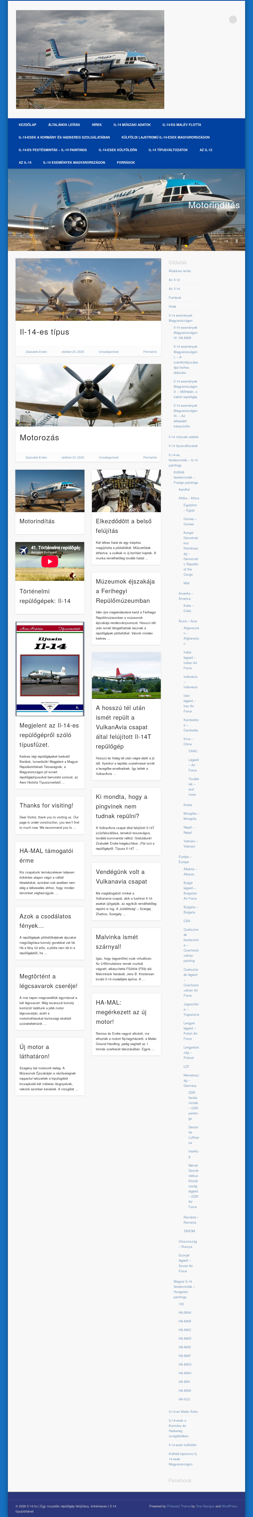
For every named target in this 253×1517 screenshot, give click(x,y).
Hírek (97, 124)
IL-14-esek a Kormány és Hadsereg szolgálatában (64, 137)
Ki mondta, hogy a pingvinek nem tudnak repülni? (122, 806)
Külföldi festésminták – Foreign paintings (186, 477)
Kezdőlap (27, 124)
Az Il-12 (206, 149)
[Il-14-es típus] (88, 289)
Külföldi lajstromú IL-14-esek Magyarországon (166, 137)
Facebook (223, 19)
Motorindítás (214, 204)
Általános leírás (64, 124)
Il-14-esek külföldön (118, 149)
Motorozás (39, 437)
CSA (187, 920)
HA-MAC (185, 1329)
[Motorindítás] (126, 210)
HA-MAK (185, 1390)
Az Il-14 (25, 162)
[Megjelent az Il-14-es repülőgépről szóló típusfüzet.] (49, 669)
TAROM (189, 1231)
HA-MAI (184, 1381)
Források (126, 162)
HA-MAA (185, 1312)
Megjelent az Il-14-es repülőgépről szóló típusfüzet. (49, 734)
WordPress (229, 1506)
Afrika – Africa (189, 498)
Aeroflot (184, 489)
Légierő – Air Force (194, 764)
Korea (188, 804)
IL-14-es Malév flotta (182, 124)
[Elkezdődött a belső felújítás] (126, 491)
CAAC (193, 750)
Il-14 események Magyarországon (74, 162)
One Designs (205, 1506)
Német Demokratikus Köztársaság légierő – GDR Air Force (194, 1186)
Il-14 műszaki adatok (132, 124)
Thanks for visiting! (47, 805)
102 (181, 1303)
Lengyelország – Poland (191, 1052)
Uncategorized (109, 351)
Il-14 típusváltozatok (168, 149)
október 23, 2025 (73, 351)
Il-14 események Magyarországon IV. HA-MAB (185, 332)
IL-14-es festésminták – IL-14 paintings (53, 149)
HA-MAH (185, 1373)
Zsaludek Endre (36, 351)
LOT (186, 1066)
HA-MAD (185, 1338)
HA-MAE (185, 1347)
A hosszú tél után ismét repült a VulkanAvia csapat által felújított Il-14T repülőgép (123, 726)
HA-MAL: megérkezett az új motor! (121, 1012)
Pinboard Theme (178, 1506)
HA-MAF (185, 1355)
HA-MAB (185, 1321)
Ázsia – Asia (188, 621)
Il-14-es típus (44, 331)
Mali (187, 583)
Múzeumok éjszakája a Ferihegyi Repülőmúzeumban (125, 591)
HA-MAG (185, 1364)
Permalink (150, 351)
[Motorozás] (88, 395)
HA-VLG (184, 1399)
